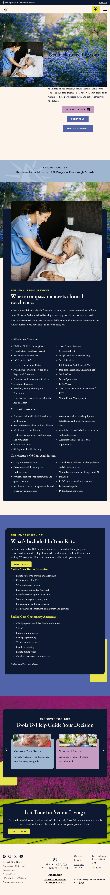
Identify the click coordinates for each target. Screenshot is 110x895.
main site (103, 2)
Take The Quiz (18, 831)
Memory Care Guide (27, 751)
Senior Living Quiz (78, 128)
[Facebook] (4, 857)
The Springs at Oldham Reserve (19, 2)
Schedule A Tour (76, 109)
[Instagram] (9, 857)
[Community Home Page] (55, 863)
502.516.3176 (55, 875)
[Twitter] (15, 857)
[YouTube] (21, 857)
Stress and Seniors (71, 751)
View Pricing (21, 564)
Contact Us (78, 119)
